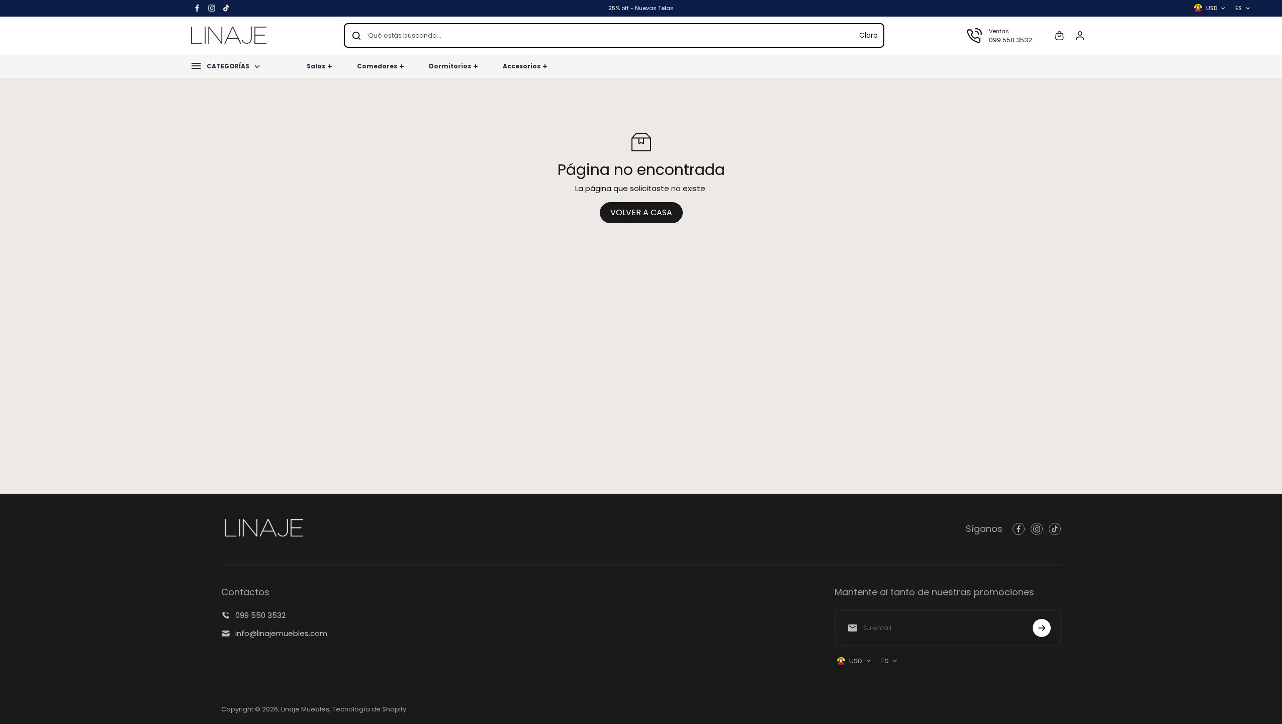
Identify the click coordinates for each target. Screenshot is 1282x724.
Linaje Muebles (305, 709)
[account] (1080, 35)
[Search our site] (356, 36)
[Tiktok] (226, 8)
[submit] (1041, 628)
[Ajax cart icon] (1059, 35)
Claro (868, 35)
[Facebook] (197, 8)
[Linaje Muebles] (228, 35)
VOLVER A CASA (641, 212)
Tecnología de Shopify (369, 709)
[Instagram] (212, 8)
